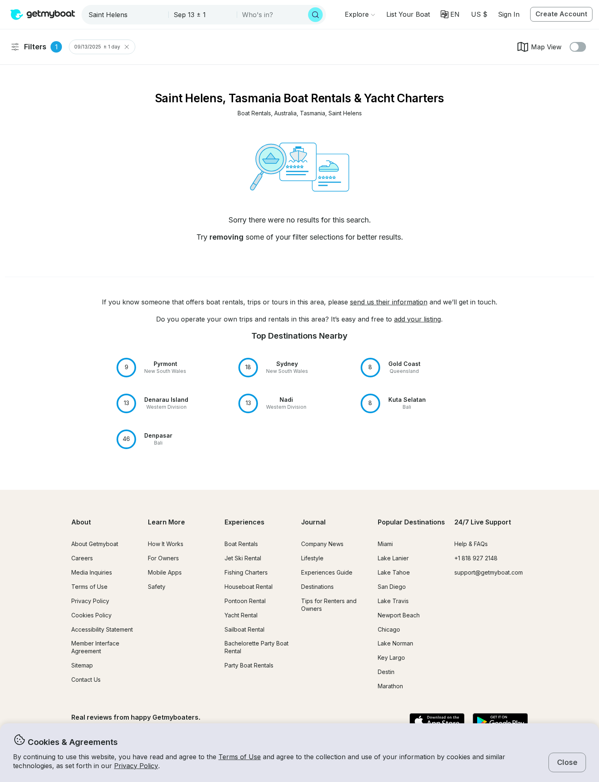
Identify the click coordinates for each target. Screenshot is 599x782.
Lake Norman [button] (395, 643)
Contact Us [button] (86, 679)
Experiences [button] (244, 522)
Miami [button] (385, 543)
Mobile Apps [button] (165, 572)
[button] (408, 14)
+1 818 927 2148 (476, 558)
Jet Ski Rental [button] (243, 558)
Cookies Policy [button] (91, 615)
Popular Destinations (411, 522)
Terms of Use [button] (239, 757)
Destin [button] (386, 671)
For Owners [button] (163, 558)
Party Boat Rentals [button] (249, 665)
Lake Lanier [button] (393, 558)
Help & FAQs (471, 543)
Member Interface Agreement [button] (95, 647)
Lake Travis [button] (393, 600)
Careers (82, 558)
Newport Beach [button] (399, 615)
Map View (546, 47)
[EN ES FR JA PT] (450, 14)
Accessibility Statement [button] (102, 629)
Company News (322, 543)
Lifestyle (312, 558)
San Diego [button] (392, 586)
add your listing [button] (417, 319)
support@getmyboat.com (488, 572)
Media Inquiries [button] (91, 572)
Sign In (509, 14)
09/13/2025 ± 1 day (97, 47)
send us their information (388, 302)
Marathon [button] (390, 686)
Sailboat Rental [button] (244, 629)
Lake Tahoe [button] (394, 572)
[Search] (315, 14)
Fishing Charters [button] (246, 572)
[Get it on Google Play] (500, 722)
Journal (313, 522)
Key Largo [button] (391, 657)
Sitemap (82, 665)
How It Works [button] (165, 543)
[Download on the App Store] (437, 722)
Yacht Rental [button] (241, 615)
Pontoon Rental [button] (245, 600)
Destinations (317, 586)
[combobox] (126, 14)
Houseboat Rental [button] (249, 586)
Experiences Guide (326, 572)
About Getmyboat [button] (94, 543)
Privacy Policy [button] (136, 766)
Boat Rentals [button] (241, 543)
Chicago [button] (389, 629)
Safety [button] (156, 586)
